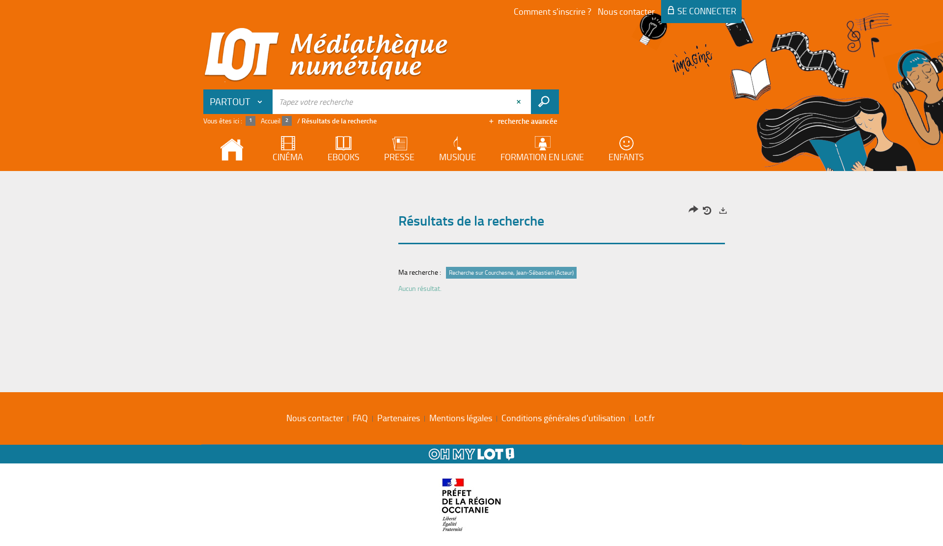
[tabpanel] (471, 252)
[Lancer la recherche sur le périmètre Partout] (545, 101)
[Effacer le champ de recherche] (519, 101)
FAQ (360, 418)
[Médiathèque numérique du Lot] (326, 55)
